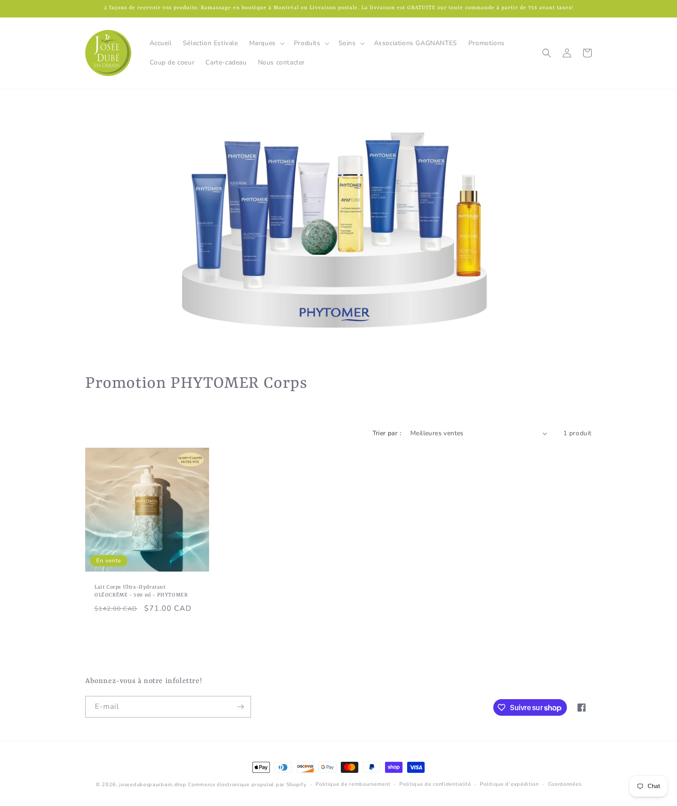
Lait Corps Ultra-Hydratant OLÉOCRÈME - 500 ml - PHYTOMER (140, 591)
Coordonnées (565, 784)
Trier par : (387, 433)
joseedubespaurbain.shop (152, 784)
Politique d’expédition (509, 784)
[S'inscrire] (240, 707)
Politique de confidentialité (435, 784)
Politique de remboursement (352, 784)
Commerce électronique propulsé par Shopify (247, 784)
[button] (266, 43)
